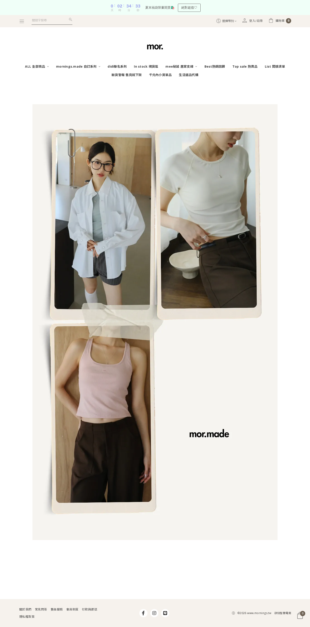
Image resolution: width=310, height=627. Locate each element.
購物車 (283, 21)
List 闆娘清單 (275, 66)
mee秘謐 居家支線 (179, 66)
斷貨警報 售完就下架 (127, 75)
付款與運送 (89, 609)
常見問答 (41, 609)
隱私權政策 (27, 617)
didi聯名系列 (117, 66)
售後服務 (57, 609)
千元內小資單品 (160, 75)
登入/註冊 (256, 21)
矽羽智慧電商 (282, 613)
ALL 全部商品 (35, 66)
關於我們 (25, 609)
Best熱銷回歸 (214, 66)
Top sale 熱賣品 (245, 66)
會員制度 (72, 609)
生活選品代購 (188, 75)
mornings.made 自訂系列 (77, 66)
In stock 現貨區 (146, 66)
